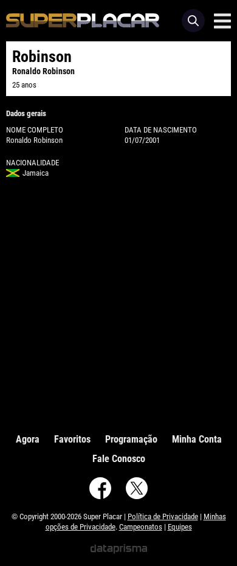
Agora (28, 439)
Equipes (180, 526)
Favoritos (72, 439)
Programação (131, 439)
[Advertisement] (118, 302)
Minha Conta (197, 439)
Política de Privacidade (163, 516)
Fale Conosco (118, 458)
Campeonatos (140, 526)
